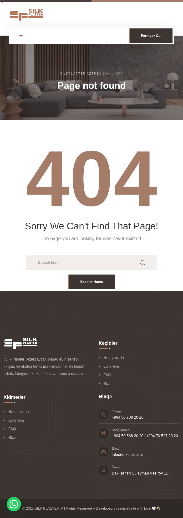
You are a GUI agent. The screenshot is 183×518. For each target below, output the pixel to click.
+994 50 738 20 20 (127, 417)
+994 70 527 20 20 (162, 436)
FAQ (107, 375)
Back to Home (91, 282)
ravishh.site (127, 508)
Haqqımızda (113, 358)
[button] (14, 504)
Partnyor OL (151, 36)
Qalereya (111, 366)
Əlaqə (108, 384)
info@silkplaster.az (128, 455)
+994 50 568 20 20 (127, 436)
